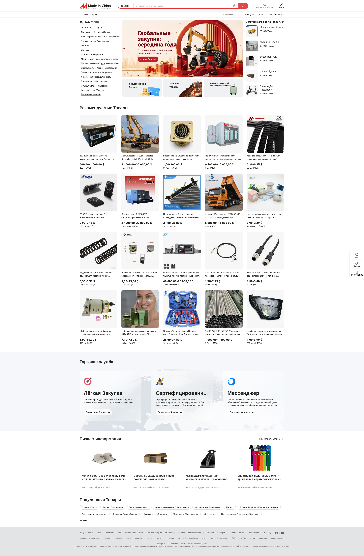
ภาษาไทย (242, 538)
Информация (253, 533)
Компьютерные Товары (92, 90)
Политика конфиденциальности (160, 533)
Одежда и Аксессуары (92, 27)
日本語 (128, 538)
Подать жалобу (86, 533)
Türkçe (252, 538)
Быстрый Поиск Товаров (215, 533)
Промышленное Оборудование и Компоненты (101, 63)
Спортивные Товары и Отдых (95, 32)
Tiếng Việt (263, 538)
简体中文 (108, 538)
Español (149, 538)
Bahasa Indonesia (278, 538)
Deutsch (159, 538)
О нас (99, 533)
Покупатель (228, 14)
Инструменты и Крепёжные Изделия (99, 67)
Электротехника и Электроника (96, 72)
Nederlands (223, 538)
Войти (281, 7)
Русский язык (192, 538)
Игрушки (85, 49)
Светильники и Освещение (94, 81)
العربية (213, 538)
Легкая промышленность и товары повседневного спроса (101, 36)
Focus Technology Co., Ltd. (180, 543)
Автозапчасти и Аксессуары (95, 41)
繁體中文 (119, 538)
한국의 (204, 538)
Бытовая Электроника (92, 54)
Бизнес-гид (267, 533)
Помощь (248, 14)
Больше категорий (91, 94)
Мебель (85, 45)
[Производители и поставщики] (95, 6)
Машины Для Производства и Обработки (101, 58)
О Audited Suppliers (236, 533)
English (98, 538)
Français (138, 538)
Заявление (109, 533)
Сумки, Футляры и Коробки (94, 85)
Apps (261, 14)
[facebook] (276, 533)
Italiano (181, 538)
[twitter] (282, 533)
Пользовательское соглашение (130, 533)
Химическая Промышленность (96, 76)
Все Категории (90, 14)
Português (170, 538)
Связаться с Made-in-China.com (189, 533)
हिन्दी (233, 538)
